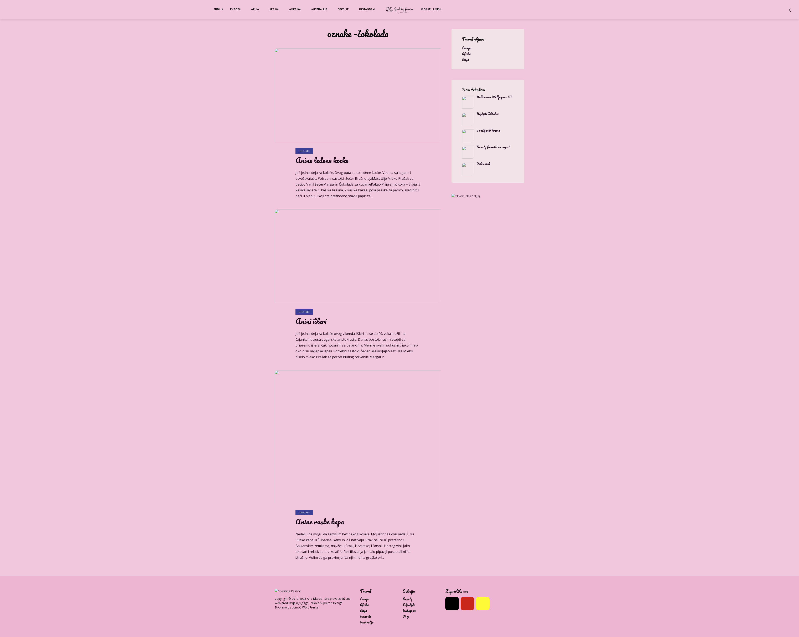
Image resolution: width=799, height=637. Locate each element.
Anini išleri (310, 321)
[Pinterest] (467, 603)
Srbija (218, 9)
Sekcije (343, 9)
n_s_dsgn (302, 603)
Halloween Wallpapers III (494, 97)
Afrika (274, 9)
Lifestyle (304, 150)
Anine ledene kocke (321, 160)
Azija (255, 9)
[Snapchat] (483, 603)
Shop (406, 616)
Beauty (407, 599)
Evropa (235, 9)
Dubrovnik (483, 163)
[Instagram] (452, 603)
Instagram (367, 9)
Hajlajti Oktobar (487, 113)
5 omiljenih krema (488, 130)
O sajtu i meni (431, 9)
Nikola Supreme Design (326, 603)
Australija (319, 9)
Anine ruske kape (319, 521)
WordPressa (310, 607)
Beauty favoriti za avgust (493, 147)
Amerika (295, 9)
